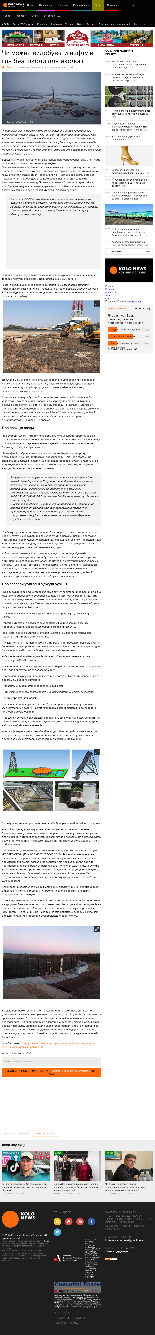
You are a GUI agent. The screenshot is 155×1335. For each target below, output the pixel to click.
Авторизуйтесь (45, 1133)
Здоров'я (21, 15)
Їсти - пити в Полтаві (62, 24)
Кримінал (42, 24)
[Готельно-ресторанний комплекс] (77, 38)
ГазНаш (91, 24)
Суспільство (46, 5)
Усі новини (114, 251)
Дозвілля (63, 5)
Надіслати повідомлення (72, 1318)
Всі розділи (51, 15)
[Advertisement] (54, 239)
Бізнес (98, 5)
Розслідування (81, 5)
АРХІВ (5, 24)
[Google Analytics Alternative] (111, 1259)
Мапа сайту (62, 1312)
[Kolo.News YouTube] (129, 270)
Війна (80, 24)
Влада (30, 5)
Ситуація (112, 5)
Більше (139, 308)
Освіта (35, 15)
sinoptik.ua (135, 301)
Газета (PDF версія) (22, 24)
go (150, 24)
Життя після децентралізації (114, 24)
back (145, 24)
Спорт (8, 15)
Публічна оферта (66, 1323)
